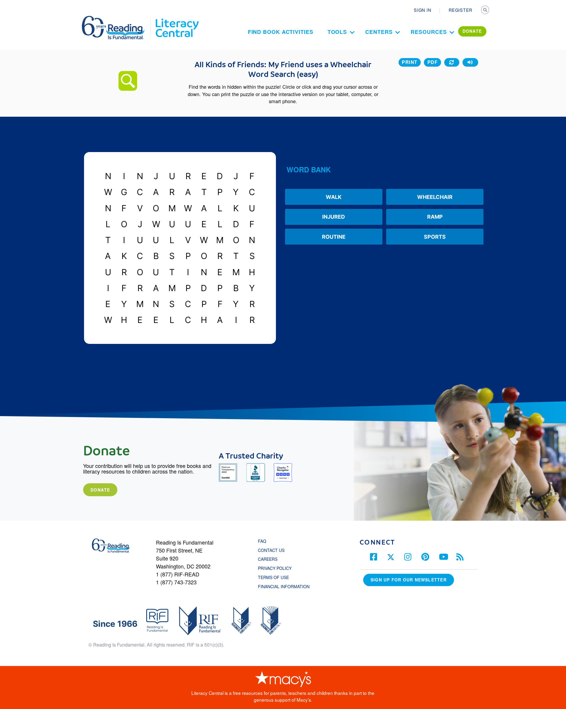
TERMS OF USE (276, 577)
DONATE (472, 31)
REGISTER (460, 10)
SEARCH (485, 10)
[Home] (117, 18)
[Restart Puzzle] (451, 62)
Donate (100, 490)
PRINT (409, 62)
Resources (429, 32)
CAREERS (267, 559)
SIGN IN (422, 10)
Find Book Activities (280, 32)
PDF (432, 62)
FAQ (262, 541)
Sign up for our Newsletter (409, 580)
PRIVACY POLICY (275, 568)
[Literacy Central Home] (177, 18)
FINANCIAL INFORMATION (284, 586)
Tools (337, 32)
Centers (378, 32)
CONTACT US (273, 550)
